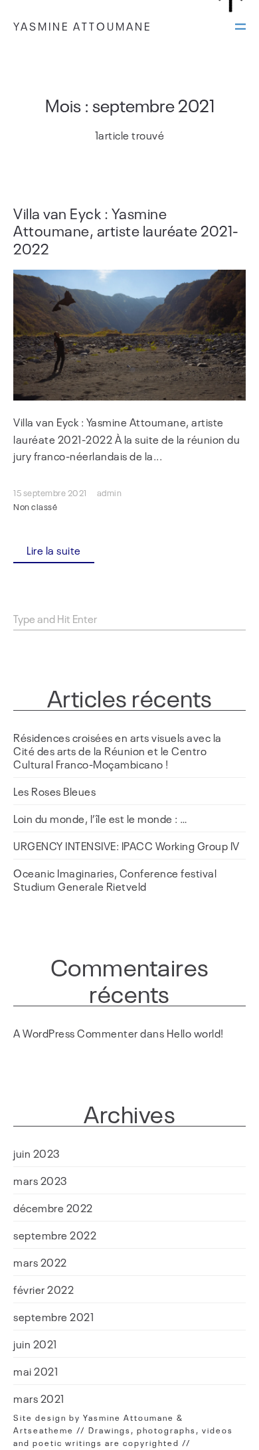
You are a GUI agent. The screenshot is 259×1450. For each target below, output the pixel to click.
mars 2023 (40, 1180)
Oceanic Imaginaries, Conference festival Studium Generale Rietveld (114, 879)
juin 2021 (35, 1343)
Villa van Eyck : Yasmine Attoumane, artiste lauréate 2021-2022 (126, 230)
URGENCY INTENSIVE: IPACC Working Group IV (126, 845)
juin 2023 (36, 1153)
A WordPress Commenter (75, 1033)
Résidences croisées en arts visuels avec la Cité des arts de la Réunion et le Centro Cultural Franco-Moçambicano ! (117, 750)
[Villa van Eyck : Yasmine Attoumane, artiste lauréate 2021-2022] (129, 335)
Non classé (35, 506)
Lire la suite (54, 550)
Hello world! (195, 1033)
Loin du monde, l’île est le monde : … (100, 818)
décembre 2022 (53, 1207)
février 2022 (43, 1289)
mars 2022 (40, 1262)
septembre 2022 (54, 1234)
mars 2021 (38, 1398)
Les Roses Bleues (54, 791)
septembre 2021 (53, 1316)
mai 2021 (35, 1371)
